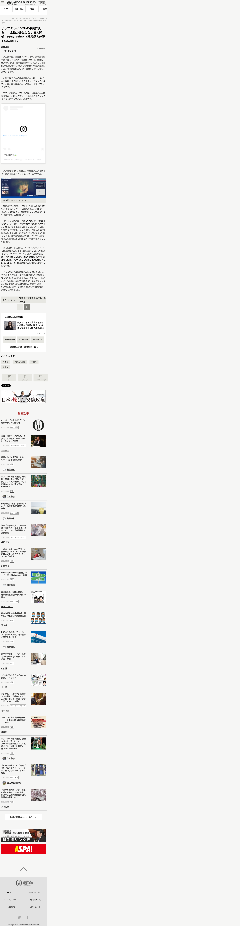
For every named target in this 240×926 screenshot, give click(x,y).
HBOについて (12, 893)
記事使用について (35, 893)
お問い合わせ (35, 907)
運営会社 (11, 907)
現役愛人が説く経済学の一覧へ (24, 347)
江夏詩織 (6, 159)
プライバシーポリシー (12, 900)
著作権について (35, 900)
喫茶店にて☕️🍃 (10, 155)
